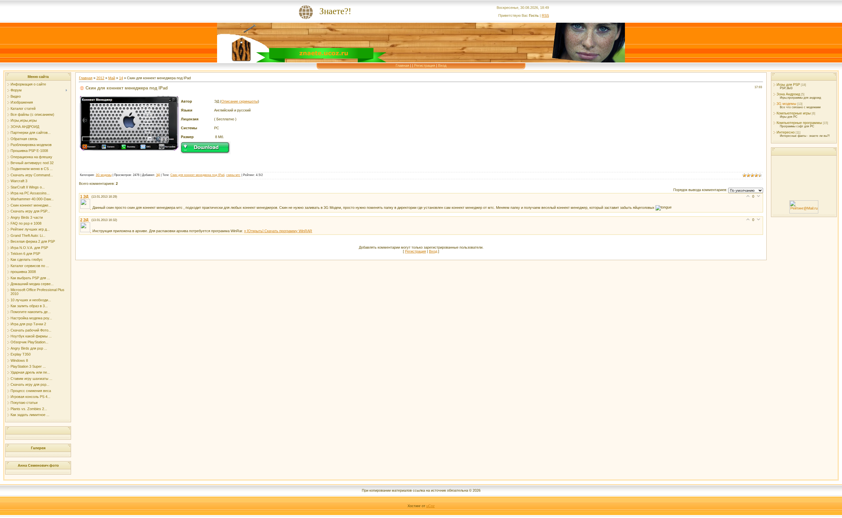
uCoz (430, 506)
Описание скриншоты (239, 101)
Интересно (786, 132)
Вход (442, 65)
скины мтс (233, 175)
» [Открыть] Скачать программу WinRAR (278, 231)
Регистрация (424, 65)
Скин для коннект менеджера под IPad (197, 175)
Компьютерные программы (799, 123)
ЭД (158, 175)
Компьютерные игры (794, 113)
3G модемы (103, 175)
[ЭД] (86, 208)
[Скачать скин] (205, 153)
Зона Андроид (788, 94)
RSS (545, 15)
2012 (100, 78)
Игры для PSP (788, 84)
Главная (402, 65)
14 (121, 78)
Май (111, 78)
